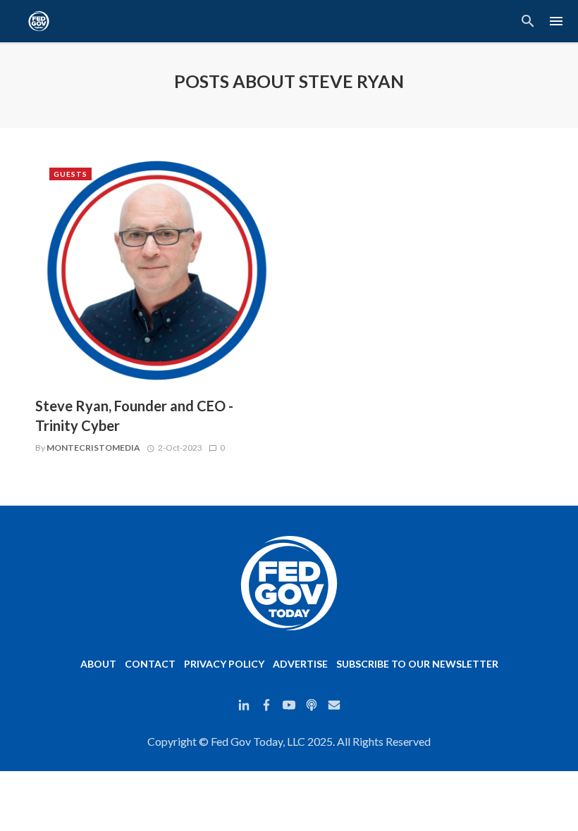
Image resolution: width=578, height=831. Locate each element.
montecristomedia (93, 447)
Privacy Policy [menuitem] (224, 664)
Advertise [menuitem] (300, 664)
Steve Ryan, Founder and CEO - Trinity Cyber (134, 415)
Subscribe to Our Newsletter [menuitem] (417, 664)
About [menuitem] (98, 664)
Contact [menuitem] (150, 664)
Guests (70, 174)
